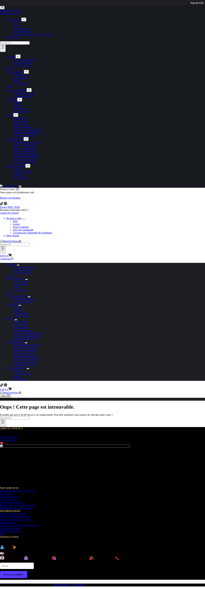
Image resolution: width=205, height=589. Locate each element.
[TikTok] (2, 204)
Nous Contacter (21, 227)
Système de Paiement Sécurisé (15, 516)
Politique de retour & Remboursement (19, 525)
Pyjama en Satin (21, 316)
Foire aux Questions (10, 528)
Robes (9, 275)
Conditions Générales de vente (15, 519)
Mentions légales (8, 522)
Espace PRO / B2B (10, 207)
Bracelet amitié (20, 327)
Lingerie (17, 307)
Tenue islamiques (15, 278)
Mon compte (12, 235)
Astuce (16, 224)
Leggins (17, 376)
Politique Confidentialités (12, 514)
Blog (15, 221)
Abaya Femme (20, 284)
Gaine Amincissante (16, 295)
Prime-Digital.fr (62, 585)
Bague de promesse (23, 330)
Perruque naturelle (22, 270)
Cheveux (11, 264)
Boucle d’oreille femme (25, 347)
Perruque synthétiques (24, 267)
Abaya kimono (20, 290)
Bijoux (9, 319)
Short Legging (20, 379)
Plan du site (79, 585)
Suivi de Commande (23, 229)
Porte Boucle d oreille (24, 365)
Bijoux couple (20, 324)
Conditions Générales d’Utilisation (17, 491)
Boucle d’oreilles (15, 342)
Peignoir (17, 310)
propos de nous (9, 437)
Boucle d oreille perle (23, 353)
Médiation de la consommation (15, 508)
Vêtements (11, 304)
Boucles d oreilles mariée (25, 356)
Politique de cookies (10, 531)
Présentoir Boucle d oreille (26, 344)
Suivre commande (9, 499)
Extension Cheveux (23, 272)
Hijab (9, 293)
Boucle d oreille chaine (24, 350)
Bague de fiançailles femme (27, 336)
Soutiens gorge (20, 313)
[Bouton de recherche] (3, 249)
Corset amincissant (22, 301)
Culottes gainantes (22, 373)
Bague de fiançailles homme (27, 333)
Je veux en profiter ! (13, 574)
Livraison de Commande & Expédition (32, 232)
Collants (17, 370)
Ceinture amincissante (24, 298)
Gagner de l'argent (9, 213)
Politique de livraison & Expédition (18, 505)
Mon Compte (6, 493)
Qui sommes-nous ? (10, 496)
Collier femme (20, 321)
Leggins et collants (15, 367)
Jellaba (16, 287)
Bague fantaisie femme (24, 339)
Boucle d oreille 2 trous (24, 362)
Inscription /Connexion (11, 502)
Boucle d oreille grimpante (26, 359)
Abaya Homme (20, 281)
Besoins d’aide (13, 218)
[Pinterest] (5, 204)
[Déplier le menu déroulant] (24, 219)
